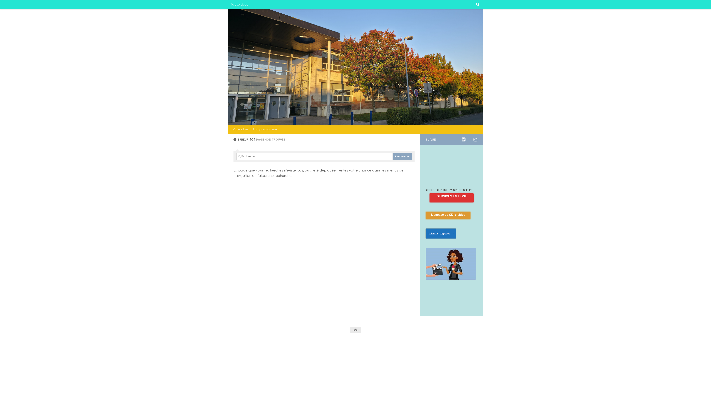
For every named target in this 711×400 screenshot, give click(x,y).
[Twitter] (463, 139)
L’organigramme (265, 129)
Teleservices (239, 4)
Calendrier (240, 129)
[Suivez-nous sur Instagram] (475, 139)
